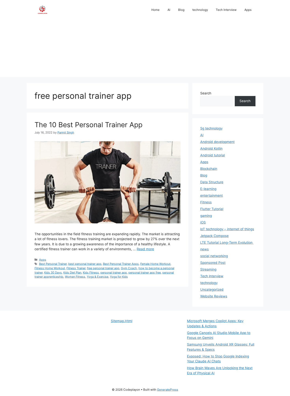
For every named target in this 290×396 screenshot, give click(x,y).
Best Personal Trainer (53, 263)
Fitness (206, 202)
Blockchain (208, 169)
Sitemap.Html (121, 321)
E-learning (208, 189)
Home (155, 10)
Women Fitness (75, 276)
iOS (203, 222)
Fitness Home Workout (50, 268)
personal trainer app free (144, 272)
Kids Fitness (91, 272)
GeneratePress (167, 389)
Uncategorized (212, 290)
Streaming (208, 269)
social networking (214, 256)
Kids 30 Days (53, 272)
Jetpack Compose (214, 236)
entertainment (211, 196)
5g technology (211, 128)
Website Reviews (213, 296)
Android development (217, 142)
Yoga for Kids (119, 276)
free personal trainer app (103, 268)
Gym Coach (129, 268)
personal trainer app (113, 272)
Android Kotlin (211, 148)
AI (168, 10)
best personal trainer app (84, 263)
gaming (206, 216)
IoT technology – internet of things (227, 229)
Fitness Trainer (75, 268)
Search (205, 93)
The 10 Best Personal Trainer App (88, 124)
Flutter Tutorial (211, 209)
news (204, 249)
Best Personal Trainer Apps (121, 263)
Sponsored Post (212, 263)
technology (200, 10)
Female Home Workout (155, 263)
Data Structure (211, 182)
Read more (145, 249)
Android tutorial (212, 155)
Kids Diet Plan (72, 272)
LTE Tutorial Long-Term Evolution (227, 243)
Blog (181, 10)
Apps (248, 10)
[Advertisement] (145, 49)
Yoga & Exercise (97, 276)
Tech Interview (226, 10)
